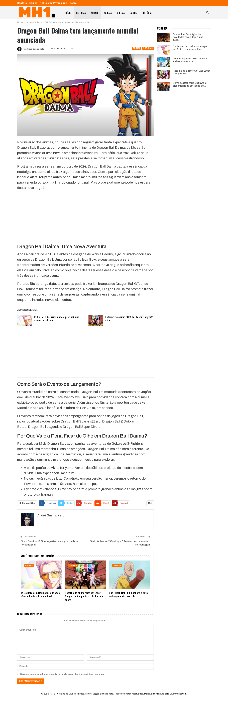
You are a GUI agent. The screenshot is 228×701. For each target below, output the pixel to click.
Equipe (33, 3)
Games (133, 13)
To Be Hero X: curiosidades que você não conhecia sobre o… (56, 318)
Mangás (107, 13)
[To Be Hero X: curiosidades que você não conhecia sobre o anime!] (24, 320)
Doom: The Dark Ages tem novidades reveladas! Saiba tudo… (188, 37)
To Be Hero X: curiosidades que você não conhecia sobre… (190, 48)
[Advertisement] (85, 216)
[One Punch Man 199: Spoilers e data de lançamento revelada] (129, 574)
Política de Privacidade (53, 3)
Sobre (73, 3)
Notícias (81, 13)
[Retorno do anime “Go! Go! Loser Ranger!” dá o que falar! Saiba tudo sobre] (95, 320)
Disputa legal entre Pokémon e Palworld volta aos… (190, 60)
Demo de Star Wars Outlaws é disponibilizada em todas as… (189, 84)
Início (68, 13)
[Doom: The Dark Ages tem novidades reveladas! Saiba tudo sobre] (163, 37)
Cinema (121, 13)
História (147, 13)
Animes (94, 13)
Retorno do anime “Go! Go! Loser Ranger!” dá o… (129, 318)
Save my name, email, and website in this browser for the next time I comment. (63, 674)
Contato (22, 3)
